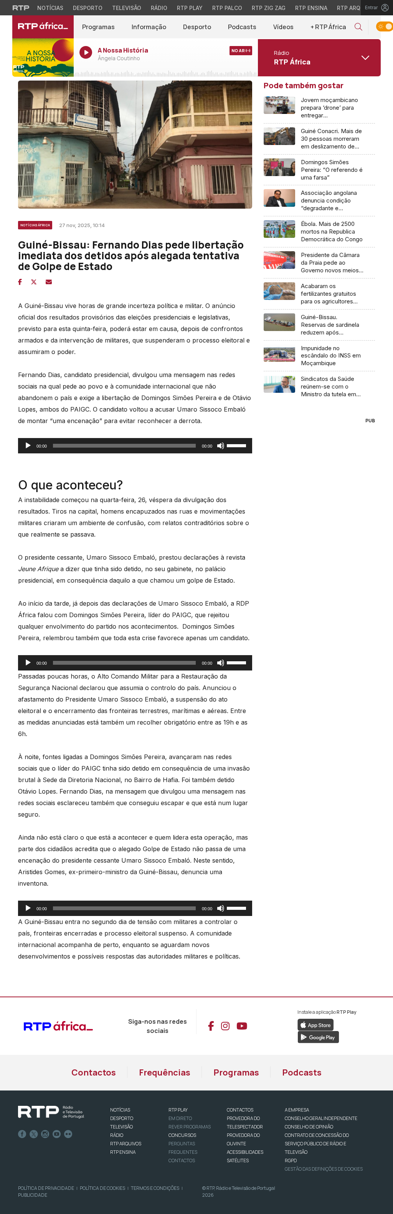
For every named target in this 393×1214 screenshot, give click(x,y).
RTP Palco (227, 8)
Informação (149, 27)
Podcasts (242, 27)
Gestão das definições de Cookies (324, 1169)
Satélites (238, 1160)
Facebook (22, 1134)
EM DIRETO (180, 1118)
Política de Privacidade (46, 1188)
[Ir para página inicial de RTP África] (43, 26)
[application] (135, 445)
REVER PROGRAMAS (189, 1126)
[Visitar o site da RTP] (21, 7)
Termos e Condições (155, 1188)
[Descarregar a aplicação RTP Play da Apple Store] (315, 1024)
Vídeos (283, 27)
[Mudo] (221, 446)
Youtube (57, 1134)
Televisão (126, 8)
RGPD (291, 1160)
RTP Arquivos (357, 8)
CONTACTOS (240, 1110)
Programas (98, 27)
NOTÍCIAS (120, 1110)
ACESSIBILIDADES (245, 1152)
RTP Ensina (311, 8)
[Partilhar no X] (34, 282)
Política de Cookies (102, 1188)
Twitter (34, 1134)
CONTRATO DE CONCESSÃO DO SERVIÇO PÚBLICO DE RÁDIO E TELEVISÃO (317, 1143)
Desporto (87, 8)
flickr (68, 1134)
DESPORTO (121, 1118)
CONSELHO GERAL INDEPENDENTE (321, 1118)
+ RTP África (328, 27)
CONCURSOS (182, 1135)
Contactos (93, 1072)
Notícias (50, 8)
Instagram (45, 1134)
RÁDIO (116, 1135)
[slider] (237, 445)
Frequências (164, 1072)
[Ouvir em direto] (43, 57)
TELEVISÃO (121, 1126)
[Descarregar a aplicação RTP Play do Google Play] (318, 1036)
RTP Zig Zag (269, 8)
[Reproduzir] (28, 446)
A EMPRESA (297, 1110)
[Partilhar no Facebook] (20, 282)
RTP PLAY (178, 1110)
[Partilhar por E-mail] (49, 282)
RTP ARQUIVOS (125, 1143)
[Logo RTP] (51, 1112)
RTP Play (190, 8)
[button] (358, 27)
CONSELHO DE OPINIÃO (309, 1126)
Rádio (159, 8)
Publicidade (32, 1195)
